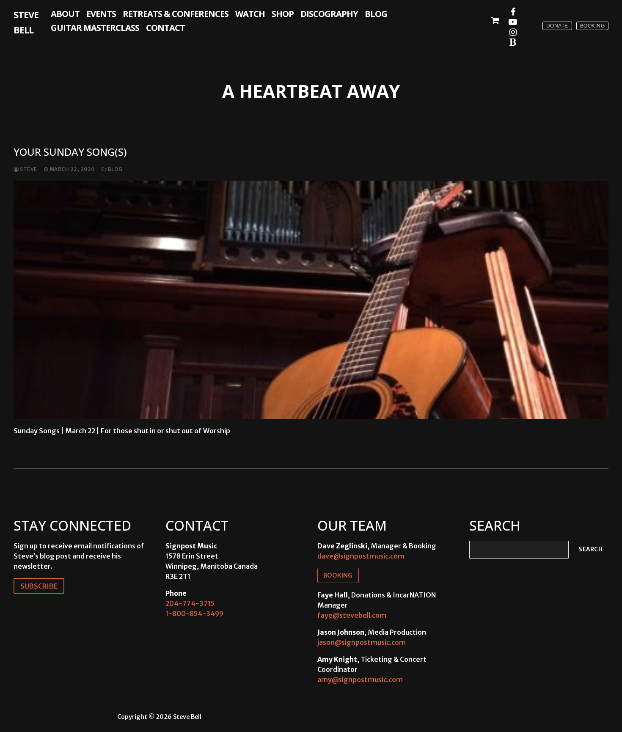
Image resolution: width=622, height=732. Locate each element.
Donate (557, 26)
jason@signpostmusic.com (361, 642)
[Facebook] (513, 12)
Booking (592, 26)
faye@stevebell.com (351, 615)
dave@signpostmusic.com (361, 556)
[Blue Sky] (513, 42)
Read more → (42, 448)
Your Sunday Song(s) (70, 152)
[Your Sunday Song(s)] (311, 299)
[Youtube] (513, 22)
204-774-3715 (190, 603)
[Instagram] (513, 32)
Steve (28, 169)
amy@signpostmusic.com (360, 679)
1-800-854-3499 (194, 613)
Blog (115, 169)
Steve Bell (26, 22)
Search (590, 549)
